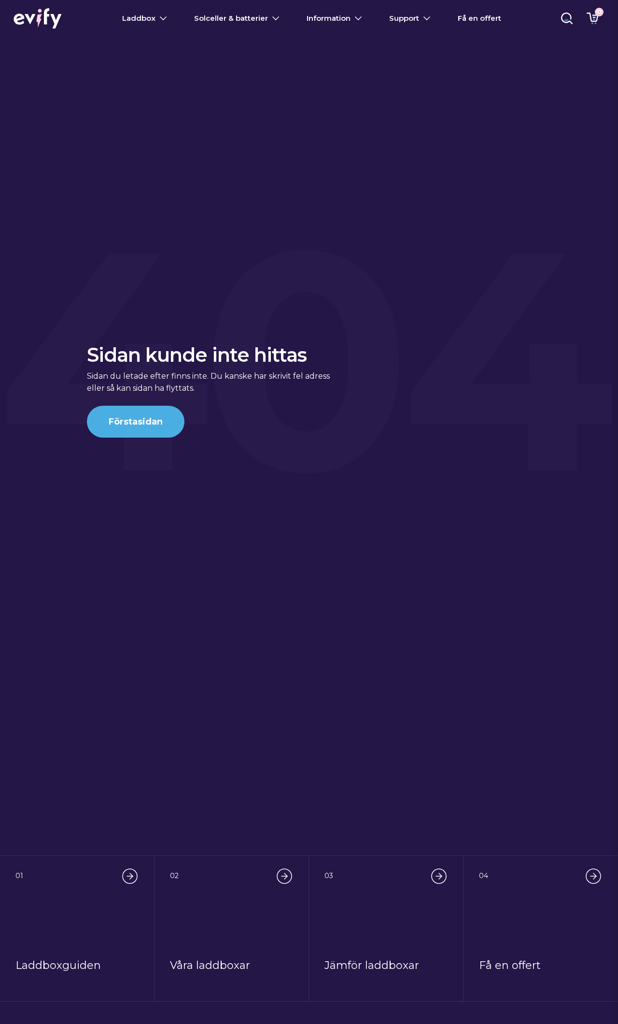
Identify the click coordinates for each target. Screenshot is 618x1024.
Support (404, 18)
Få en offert (479, 18)
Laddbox (138, 18)
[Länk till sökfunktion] (567, 18)
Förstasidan (136, 421)
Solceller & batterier (231, 18)
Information (329, 18)
